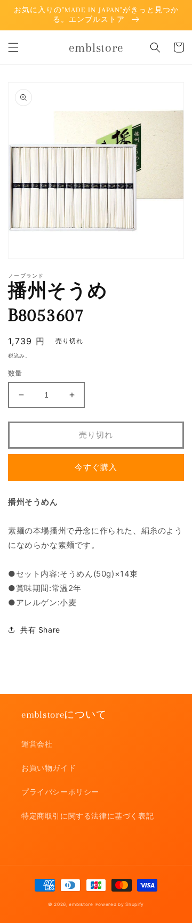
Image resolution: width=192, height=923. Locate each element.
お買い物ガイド (48, 767)
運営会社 (36, 743)
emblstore (81, 904)
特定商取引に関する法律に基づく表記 (87, 815)
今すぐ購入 (96, 467)
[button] (13, 47)
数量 (15, 373)
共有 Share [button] (40, 629)
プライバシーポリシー (60, 791)
